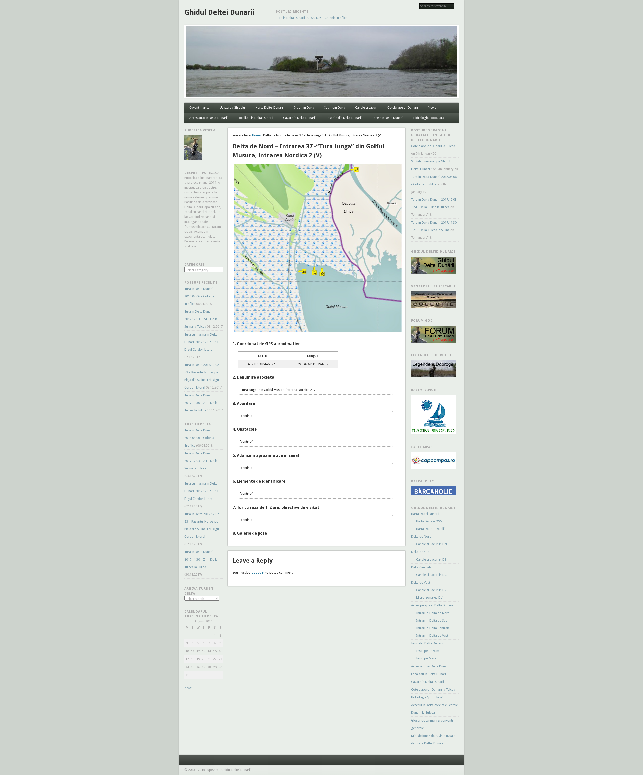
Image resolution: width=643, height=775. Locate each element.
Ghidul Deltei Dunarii (219, 12)
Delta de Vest (420, 582)
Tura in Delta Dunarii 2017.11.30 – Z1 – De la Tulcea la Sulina (201, 402)
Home (256, 135)
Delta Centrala (421, 567)
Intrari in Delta (304, 107)
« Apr (188, 687)
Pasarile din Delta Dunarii (344, 118)
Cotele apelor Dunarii (402, 107)
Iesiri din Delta (334, 107)
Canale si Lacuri (366, 107)
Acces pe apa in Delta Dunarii (432, 605)
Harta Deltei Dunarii (270, 107)
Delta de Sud (420, 552)
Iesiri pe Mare (426, 658)
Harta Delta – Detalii (430, 529)
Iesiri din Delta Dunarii (427, 643)
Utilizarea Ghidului (233, 107)
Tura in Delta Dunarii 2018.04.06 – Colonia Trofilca (311, 18)
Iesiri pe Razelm (427, 651)
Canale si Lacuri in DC (431, 575)
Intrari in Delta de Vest (432, 635)
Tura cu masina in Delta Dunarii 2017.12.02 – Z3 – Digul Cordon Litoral (202, 342)
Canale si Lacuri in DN (431, 544)
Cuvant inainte (199, 107)
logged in (258, 572)
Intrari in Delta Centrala (433, 628)
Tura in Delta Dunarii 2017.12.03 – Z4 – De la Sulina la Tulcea (201, 319)
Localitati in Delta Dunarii (255, 118)
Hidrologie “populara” (429, 118)
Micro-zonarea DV (429, 597)
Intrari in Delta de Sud (432, 620)
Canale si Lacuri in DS (431, 559)
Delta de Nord (421, 536)
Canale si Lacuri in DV (431, 590)
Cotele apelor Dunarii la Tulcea (433, 146)
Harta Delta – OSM (429, 521)
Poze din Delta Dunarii (387, 118)
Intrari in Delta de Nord (433, 613)
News (432, 107)
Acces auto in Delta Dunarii (208, 118)
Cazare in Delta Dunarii (299, 118)
